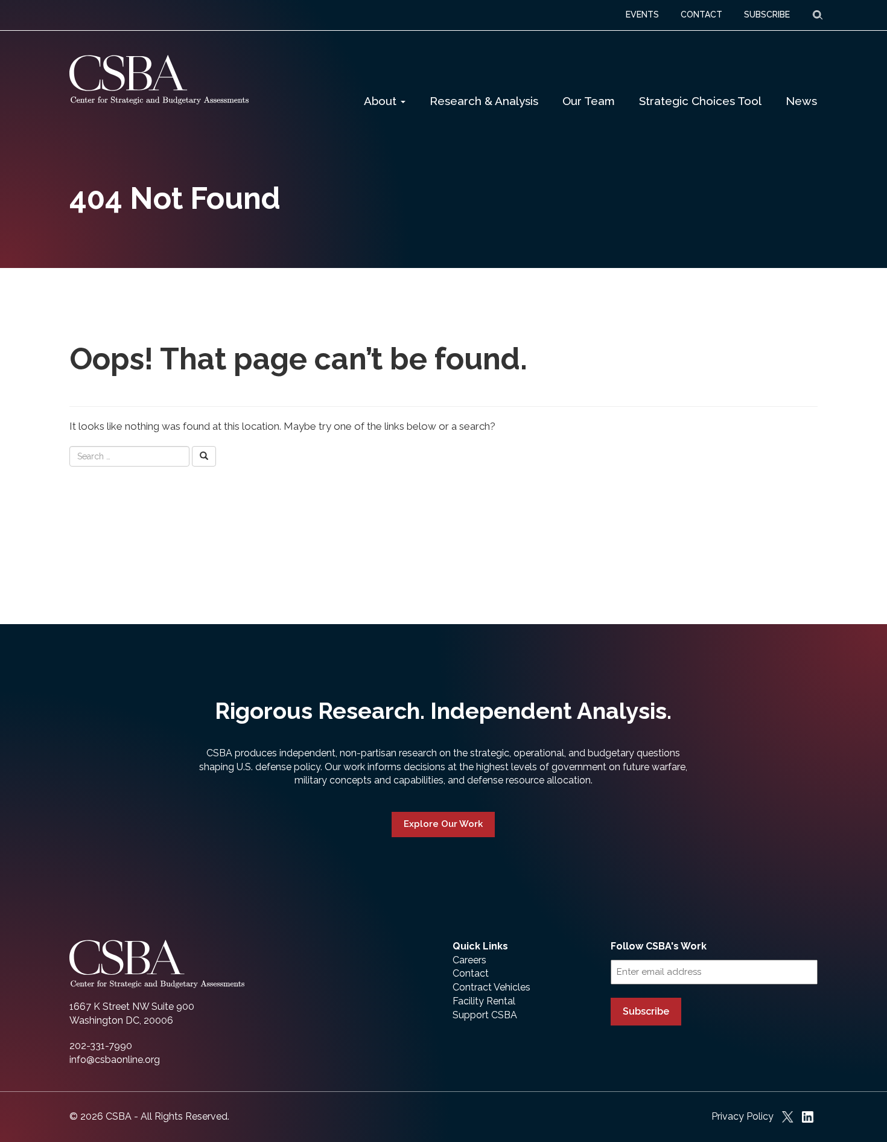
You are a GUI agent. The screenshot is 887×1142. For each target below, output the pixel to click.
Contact (471, 973)
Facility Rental (484, 1001)
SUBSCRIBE (767, 14)
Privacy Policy (742, 1116)
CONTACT (701, 14)
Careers (469, 960)
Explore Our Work (443, 823)
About (381, 100)
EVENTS (642, 14)
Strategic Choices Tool (700, 100)
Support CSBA (485, 1015)
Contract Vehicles (491, 987)
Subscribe (646, 1011)
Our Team (588, 100)
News (801, 100)
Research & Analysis (484, 100)
